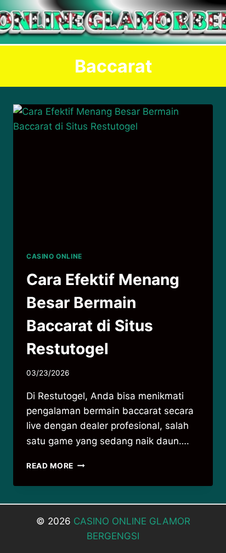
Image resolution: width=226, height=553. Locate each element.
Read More (55, 465)
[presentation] (113, 171)
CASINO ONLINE (54, 256)
